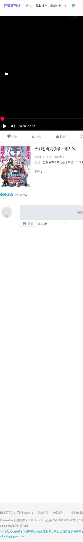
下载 (38, 136)
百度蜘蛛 (23, 513)
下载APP (73, 17)
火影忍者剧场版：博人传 (55, 149)
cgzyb (48, 520)
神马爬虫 (59, 513)
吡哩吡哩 (19, 520)
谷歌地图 (41, 513)
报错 (62, 136)
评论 (14, 136)
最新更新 (55, 5)
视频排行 (41, 5)
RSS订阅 (6, 513)
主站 (26, 5)
